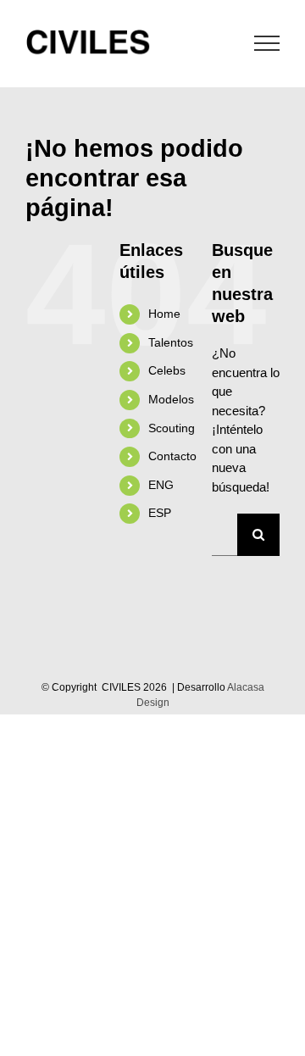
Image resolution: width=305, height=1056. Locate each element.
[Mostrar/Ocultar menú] (267, 43)
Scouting (171, 428)
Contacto (172, 456)
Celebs (167, 370)
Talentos (170, 342)
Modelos (171, 399)
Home (164, 313)
